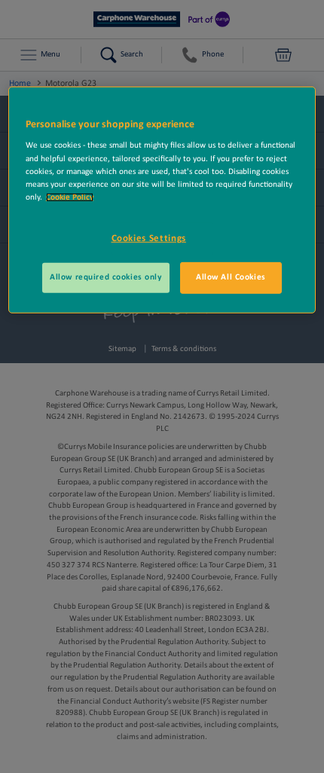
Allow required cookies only (105, 277)
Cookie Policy (69, 197)
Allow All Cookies (231, 277)
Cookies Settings (149, 238)
